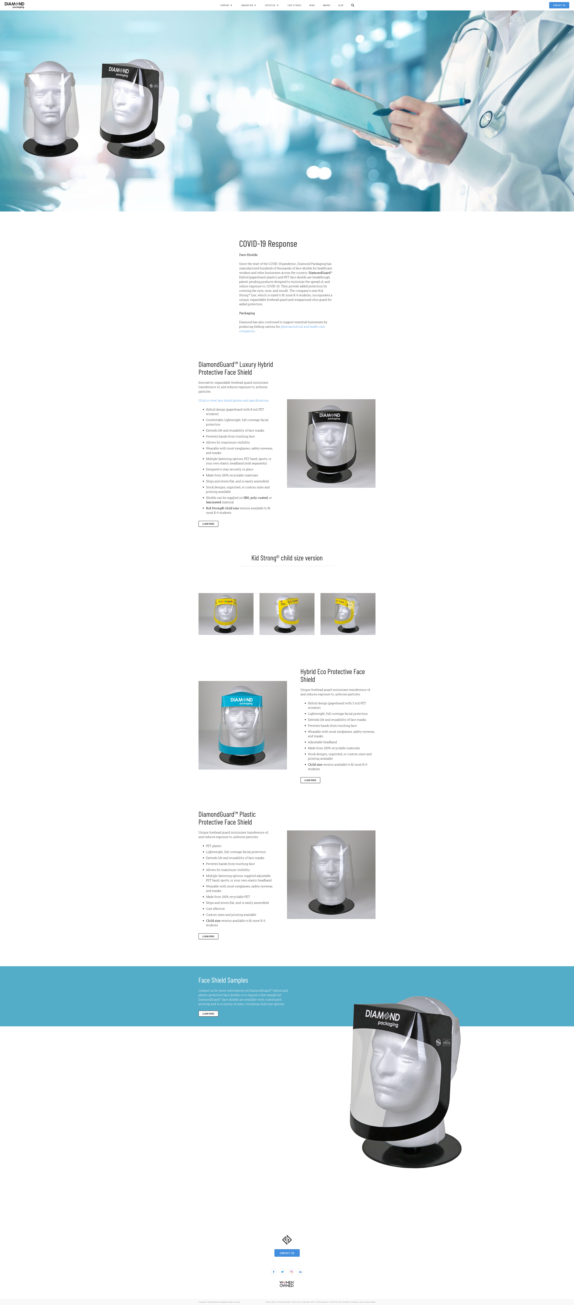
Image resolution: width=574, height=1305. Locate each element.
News (312, 5)
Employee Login (357, 1302)
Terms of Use (297, 1302)
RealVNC (346, 1302)
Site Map (306, 1302)
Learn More (208, 523)
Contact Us (559, 5)
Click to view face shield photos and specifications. (234, 400)
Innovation (247, 5)
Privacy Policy (271, 1302)
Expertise (270, 5)
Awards (326, 5)
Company (224, 5)
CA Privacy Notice (283, 1302)
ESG (312, 1302)
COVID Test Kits (336, 1302)
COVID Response (322, 1302)
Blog (341, 5)
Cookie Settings (369, 1302)
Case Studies (294, 5)
